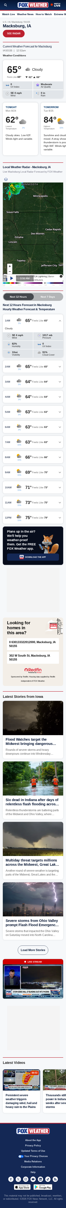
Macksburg (17, 22)
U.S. (5, 22)
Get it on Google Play (42, 1187)
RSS (55, 1179)
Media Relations (33, 1161)
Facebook (11, 1179)
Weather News (25, 14)
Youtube (33, 1179)
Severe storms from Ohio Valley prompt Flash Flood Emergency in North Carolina (32, 925)
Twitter (18, 1179)
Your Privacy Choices (36, 1156)
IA (9, 22)
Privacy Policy (33, 1145)
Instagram (25, 1179)
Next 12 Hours (18, 296)
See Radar (13, 33)
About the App (33, 1140)
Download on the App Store (22, 1187)
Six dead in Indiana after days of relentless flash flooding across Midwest (32, 804)
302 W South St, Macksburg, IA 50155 (29, 657)
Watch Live (8, 14)
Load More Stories (33, 950)
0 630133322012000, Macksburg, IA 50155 (32, 644)
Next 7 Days (48, 296)
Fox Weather (33, 5)
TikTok (48, 1179)
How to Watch (44, 14)
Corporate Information (33, 1167)
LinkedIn (40, 1179)
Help (33, 1172)
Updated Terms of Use (33, 1151)
